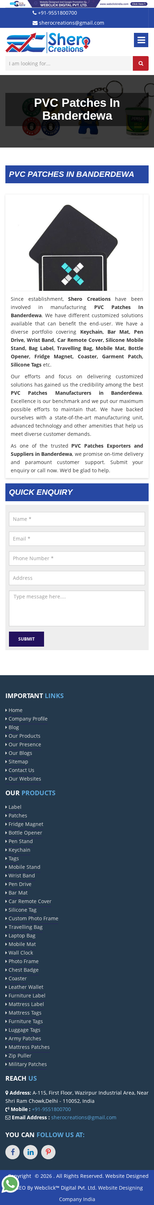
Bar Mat (17, 892)
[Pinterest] (48, 1152)
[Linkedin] (30, 1152)
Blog (13, 727)
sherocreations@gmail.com (71, 22)
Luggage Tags (23, 1029)
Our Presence (24, 744)
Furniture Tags (25, 1021)
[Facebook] (12, 1152)
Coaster (17, 978)
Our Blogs (19, 753)
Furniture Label (26, 995)
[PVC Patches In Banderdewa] (77, 259)
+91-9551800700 (57, 12)
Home (15, 710)
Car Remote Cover (29, 901)
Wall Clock (20, 952)
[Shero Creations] (47, 42)
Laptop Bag (21, 935)
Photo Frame (23, 961)
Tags (13, 858)
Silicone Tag (22, 909)
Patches (17, 815)
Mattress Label (25, 1004)
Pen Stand (20, 841)
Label (14, 806)
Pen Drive (19, 884)
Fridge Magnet (25, 824)
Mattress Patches (28, 1047)
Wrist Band (21, 875)
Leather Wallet (25, 987)
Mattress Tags (24, 1012)
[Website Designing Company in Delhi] (77, 3)
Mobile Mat (21, 944)
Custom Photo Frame (32, 918)
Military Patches (27, 1064)
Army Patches (24, 1038)
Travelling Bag (25, 926)
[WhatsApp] (10, 1183)
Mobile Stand (23, 866)
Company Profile (27, 718)
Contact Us (20, 770)
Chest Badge (23, 969)
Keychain (18, 849)
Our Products (23, 735)
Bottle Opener (24, 832)
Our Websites (24, 778)
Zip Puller (19, 1055)
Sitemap (17, 761)
